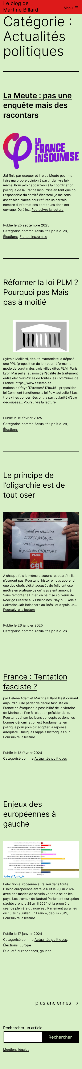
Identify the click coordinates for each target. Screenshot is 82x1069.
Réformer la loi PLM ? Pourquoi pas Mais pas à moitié (40, 292)
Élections (10, 236)
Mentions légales (16, 1050)
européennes (27, 951)
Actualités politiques (50, 231)
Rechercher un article (22, 1028)
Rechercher (60, 1037)
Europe (25, 945)
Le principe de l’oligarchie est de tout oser (34, 485)
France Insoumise (33, 236)
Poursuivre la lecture (47, 210)
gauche (45, 951)
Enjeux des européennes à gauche (29, 813)
